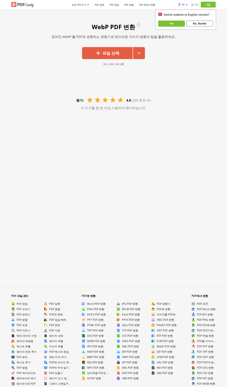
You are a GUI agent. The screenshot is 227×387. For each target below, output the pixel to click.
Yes (171, 23)
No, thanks (200, 23)
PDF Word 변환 (147, 4)
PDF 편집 (114, 4)
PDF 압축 (99, 4)
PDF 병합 (129, 4)
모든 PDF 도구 (79, 4)
